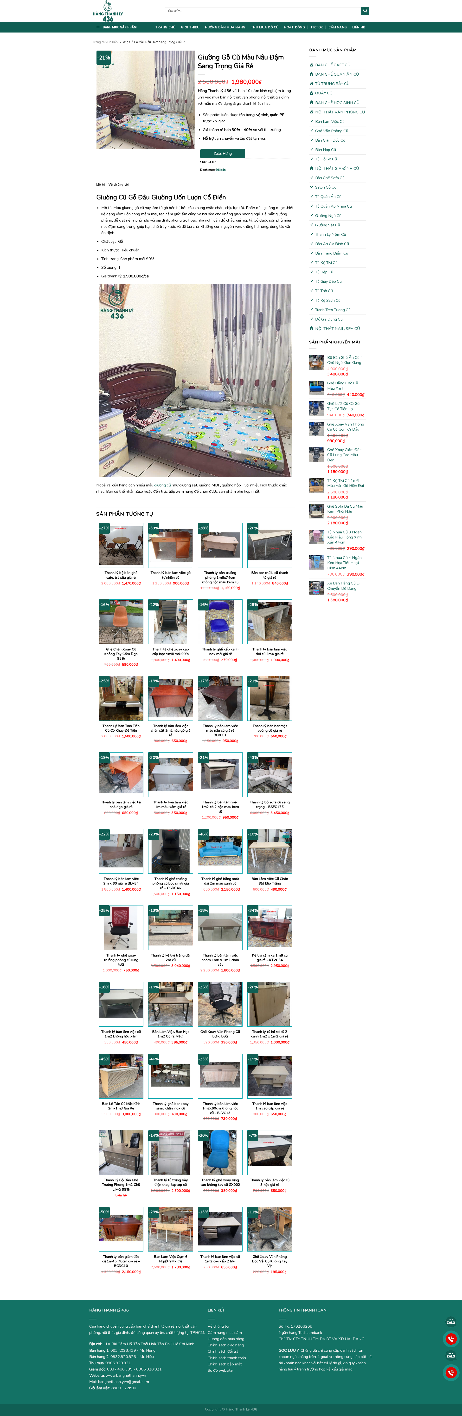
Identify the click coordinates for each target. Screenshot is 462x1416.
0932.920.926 (123, 1356)
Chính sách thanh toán (227, 1358)
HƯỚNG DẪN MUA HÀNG (225, 27)
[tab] (100, 185)
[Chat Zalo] (451, 1321)
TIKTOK (316, 27)
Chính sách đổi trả (223, 1351)
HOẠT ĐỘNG (294, 27)
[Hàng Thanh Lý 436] (125, 11)
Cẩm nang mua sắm (225, 1332)
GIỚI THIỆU (190, 27)
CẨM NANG (337, 27)
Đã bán (112, 42)
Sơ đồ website (220, 1370)
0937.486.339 (120, 1369)
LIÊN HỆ (358, 27)
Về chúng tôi (119, 184)
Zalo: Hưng (223, 153)
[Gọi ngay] (451, 1338)
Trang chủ (99, 42)
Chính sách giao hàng (226, 1345)
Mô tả (100, 184)
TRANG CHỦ (165, 27)
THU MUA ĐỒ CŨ (264, 27)
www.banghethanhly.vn (126, 1375)
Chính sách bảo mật (225, 1364)
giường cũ (162, 485)
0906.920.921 (118, 1363)
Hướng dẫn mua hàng (226, 1339)
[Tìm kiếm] (365, 11)
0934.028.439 (123, 1350)
